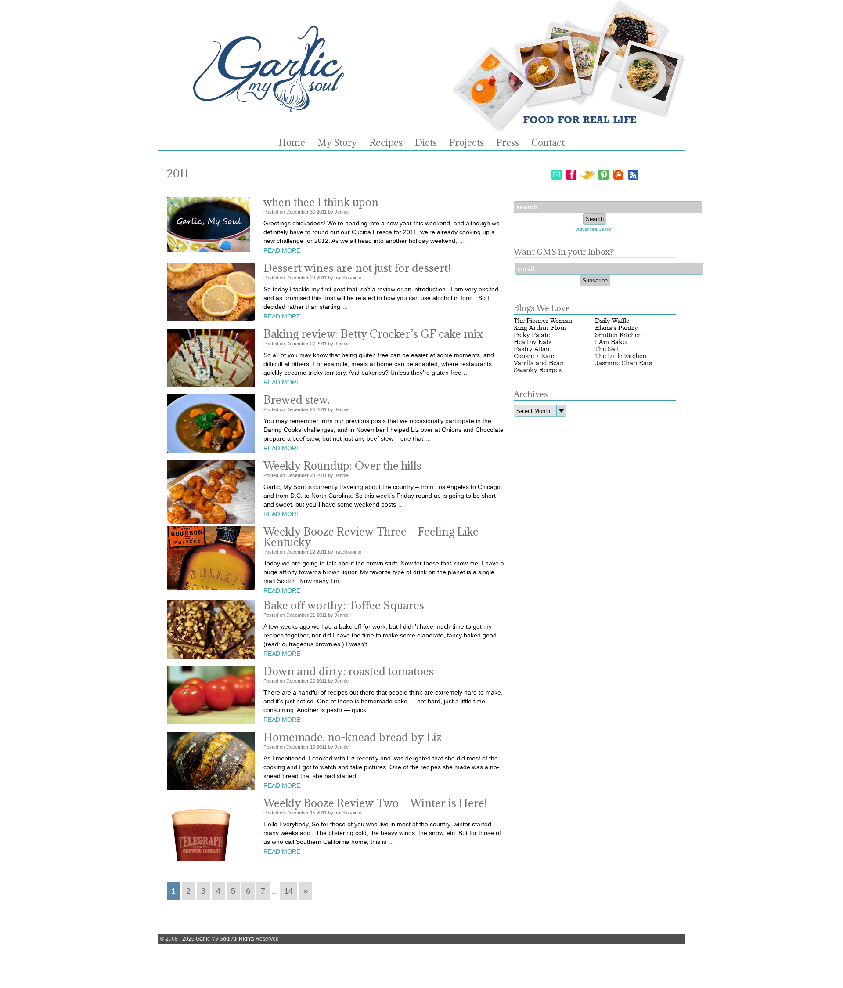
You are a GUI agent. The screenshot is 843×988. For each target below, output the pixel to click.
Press (507, 142)
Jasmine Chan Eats (623, 363)
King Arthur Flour (540, 328)
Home (291, 142)
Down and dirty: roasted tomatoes (348, 671)
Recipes (386, 142)
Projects (466, 142)
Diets (426, 142)
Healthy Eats (532, 342)
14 (288, 891)
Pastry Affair (532, 349)
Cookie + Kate (534, 356)
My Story (337, 142)
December (297, 211)
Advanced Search (594, 229)
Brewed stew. (296, 399)
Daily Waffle (612, 321)
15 (312, 812)
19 (312, 746)
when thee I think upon (320, 202)
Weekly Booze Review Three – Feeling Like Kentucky (371, 536)
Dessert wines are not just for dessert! (356, 268)
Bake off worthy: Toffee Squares (343, 605)
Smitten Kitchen (618, 335)
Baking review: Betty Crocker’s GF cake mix (373, 333)
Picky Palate (532, 335)
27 (312, 343)
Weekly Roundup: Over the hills (342, 465)
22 (312, 551)
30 (312, 211)
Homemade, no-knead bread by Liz (352, 737)
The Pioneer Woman (543, 321)
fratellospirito (348, 277)
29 (312, 277)
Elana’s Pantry (616, 328)
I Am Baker (611, 342)
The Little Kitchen (620, 356)
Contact (548, 142)
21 (312, 615)
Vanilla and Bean (539, 363)
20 (312, 681)
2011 (322, 211)
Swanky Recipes (538, 370)
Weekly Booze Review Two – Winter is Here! (375, 803)
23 (312, 475)
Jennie (342, 211)
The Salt (607, 349)
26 (312, 409)
